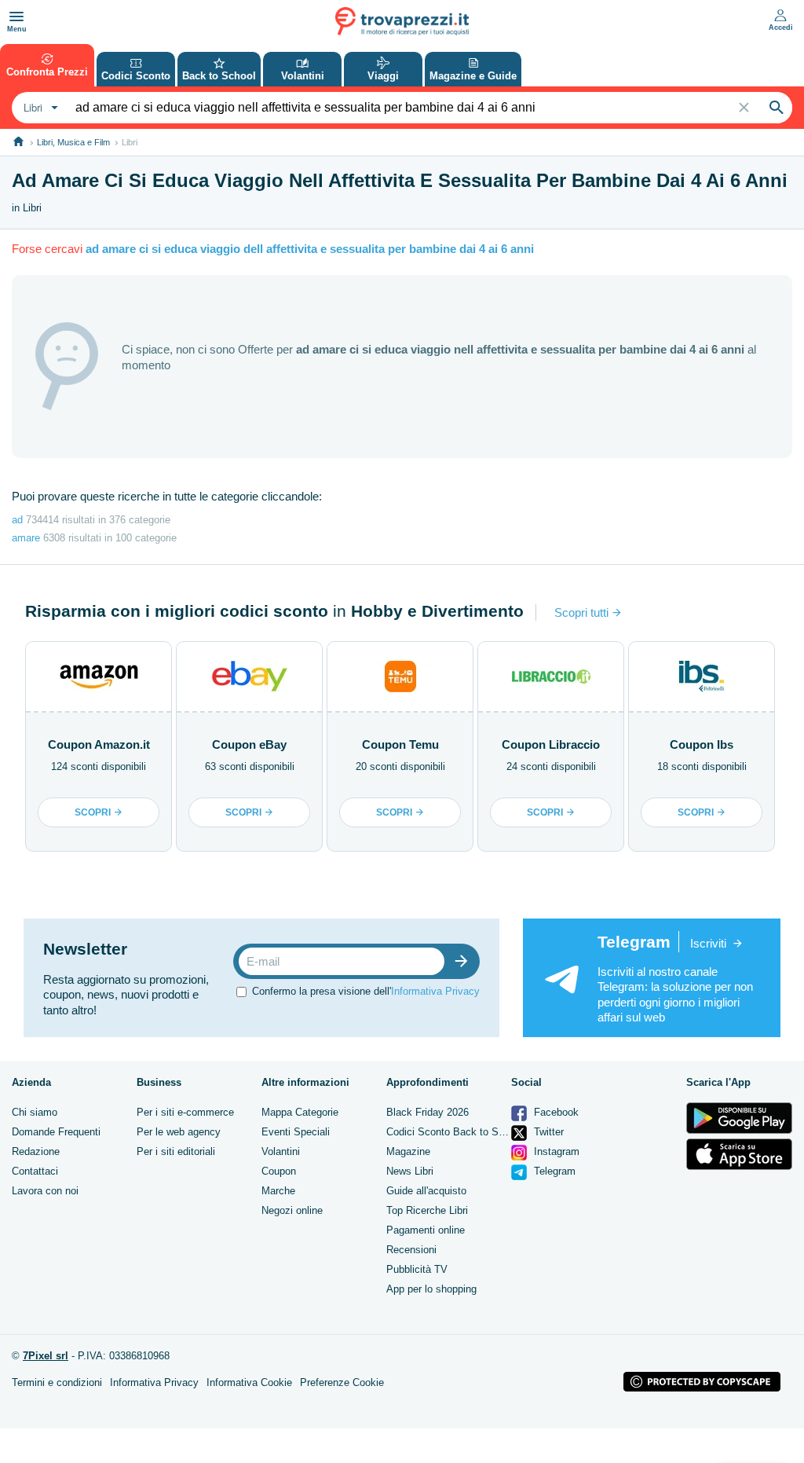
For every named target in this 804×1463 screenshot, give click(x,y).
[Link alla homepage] (18, 142)
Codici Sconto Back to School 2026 (467, 1132)
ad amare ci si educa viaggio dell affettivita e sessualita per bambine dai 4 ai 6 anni (310, 248)
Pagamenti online (425, 1230)
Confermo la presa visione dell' (366, 991)
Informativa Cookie (249, 1382)
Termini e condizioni (57, 1382)
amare (26, 538)
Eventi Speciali (295, 1132)
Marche (278, 1191)
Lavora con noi (45, 1191)
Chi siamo (34, 1112)
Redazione (36, 1151)
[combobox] (39, 107)
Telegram (553, 1171)
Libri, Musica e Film (73, 142)
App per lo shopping (431, 1289)
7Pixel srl (45, 1356)
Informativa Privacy (435, 991)
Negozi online (292, 1210)
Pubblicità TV (417, 1269)
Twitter (547, 1132)
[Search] (776, 107)
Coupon (278, 1171)
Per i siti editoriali (176, 1151)
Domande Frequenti (56, 1132)
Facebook (555, 1112)
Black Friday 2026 (427, 1112)
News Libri (409, 1171)
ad (17, 520)
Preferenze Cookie (342, 1382)
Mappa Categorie (299, 1112)
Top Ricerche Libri (427, 1210)
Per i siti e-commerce (185, 1112)
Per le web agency (179, 1132)
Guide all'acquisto (426, 1191)
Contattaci (35, 1171)
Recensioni (411, 1250)
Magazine (408, 1151)
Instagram (555, 1151)
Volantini (280, 1151)
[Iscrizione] (465, 961)
